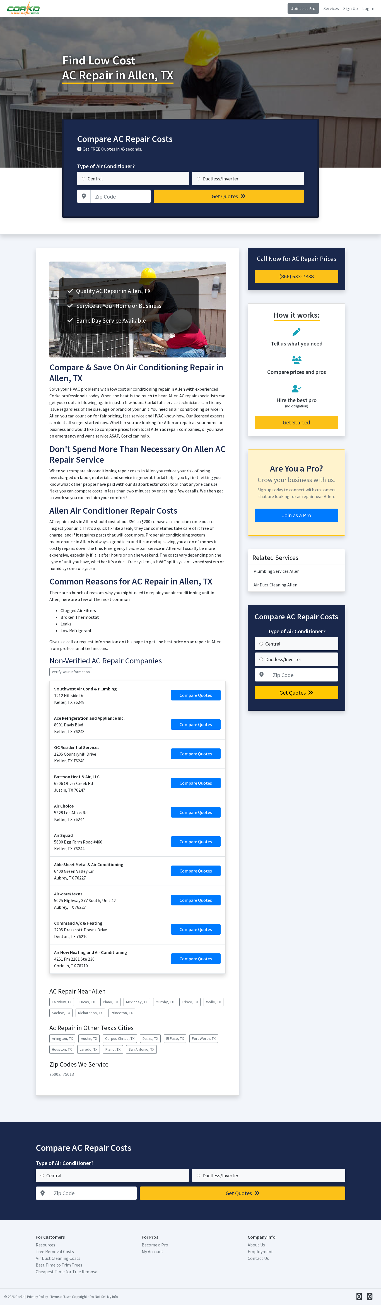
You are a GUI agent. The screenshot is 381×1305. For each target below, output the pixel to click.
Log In (368, 8)
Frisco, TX (190, 1001)
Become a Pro (155, 1245)
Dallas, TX (150, 1038)
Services (331, 8)
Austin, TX (89, 1038)
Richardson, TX (90, 1012)
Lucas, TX (87, 1001)
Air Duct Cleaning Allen (275, 585)
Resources (45, 1245)
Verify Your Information (71, 671)
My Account (152, 1251)
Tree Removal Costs (55, 1251)
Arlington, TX (62, 1038)
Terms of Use (59, 1296)
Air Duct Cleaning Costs (58, 1258)
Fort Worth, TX (204, 1038)
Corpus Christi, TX (119, 1038)
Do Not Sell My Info (104, 1296)
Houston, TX (62, 1049)
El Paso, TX (175, 1038)
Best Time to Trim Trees (59, 1265)
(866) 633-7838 (296, 276)
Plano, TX (110, 1001)
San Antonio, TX (141, 1049)
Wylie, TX (213, 1001)
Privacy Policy (37, 1296)
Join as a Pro (303, 8)
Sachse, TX (61, 1012)
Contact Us (258, 1258)
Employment (260, 1251)
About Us (256, 1245)
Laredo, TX (88, 1049)
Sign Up (350, 8)
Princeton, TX (122, 1012)
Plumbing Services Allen (277, 571)
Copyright (79, 1296)
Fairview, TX (61, 1001)
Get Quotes (225, 196)
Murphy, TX (165, 1001)
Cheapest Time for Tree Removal (67, 1271)
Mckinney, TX (137, 1001)
